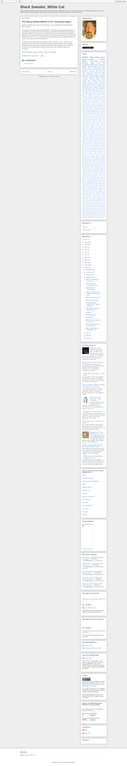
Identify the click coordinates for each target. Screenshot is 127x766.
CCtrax (84, 475)
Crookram (96, 116)
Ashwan (94, 80)
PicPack (97, 173)
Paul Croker (90, 171)
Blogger (73, 762)
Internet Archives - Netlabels (90, 481)
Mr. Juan (100, 163)
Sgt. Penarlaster (95, 180)
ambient (84, 80)
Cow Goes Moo (90, 116)
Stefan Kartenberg (100, 101)
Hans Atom (102, 96)
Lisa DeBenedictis (94, 75)
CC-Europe (87, 113)
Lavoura (84, 97)
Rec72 (100, 176)
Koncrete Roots (100, 150)
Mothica (91, 163)
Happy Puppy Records (87, 139)
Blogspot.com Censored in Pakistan (92, 362)
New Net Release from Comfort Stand (92, 324)
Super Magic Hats (97, 188)
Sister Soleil (97, 183)
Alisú (83, 91)
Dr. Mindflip (89, 94)
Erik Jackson (97, 130)
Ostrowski (88, 312)
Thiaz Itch (95, 194)
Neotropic (87, 166)
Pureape (96, 174)
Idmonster (96, 140)
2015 (86, 242)
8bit (104, 104)
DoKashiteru (85, 124)
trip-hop (94, 217)
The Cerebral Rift (87, 505)
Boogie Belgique (93, 93)
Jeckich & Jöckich (93, 143)
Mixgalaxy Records (96, 97)
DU (99, 117)
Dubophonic (85, 75)
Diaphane (100, 120)
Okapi (100, 168)
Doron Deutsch (92, 124)
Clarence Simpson (100, 114)
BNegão (96, 108)
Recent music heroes (88, 496)
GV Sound (89, 134)
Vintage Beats (99, 199)
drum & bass (88, 208)
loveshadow (96, 90)
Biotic (85, 730)
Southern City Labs (90, 185)
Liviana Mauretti (97, 153)
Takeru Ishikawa (98, 189)
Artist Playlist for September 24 (90, 288)
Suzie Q (103, 188)
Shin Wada (102, 180)
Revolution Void (86, 101)
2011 (85, 252)
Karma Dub (102, 146)
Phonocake (91, 173)
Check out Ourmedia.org (93, 297)
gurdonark (98, 77)
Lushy (100, 154)
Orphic (83, 169)
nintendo (94, 212)
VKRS (94, 197)
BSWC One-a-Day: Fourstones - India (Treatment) (95, 399)
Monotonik (102, 87)
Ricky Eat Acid (90, 177)
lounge (86, 212)
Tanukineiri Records (86, 102)
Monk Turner (96, 162)
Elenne (96, 127)
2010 (86, 254)
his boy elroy (100, 209)
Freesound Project (100, 94)
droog (83, 208)
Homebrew (89, 140)
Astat (104, 107)
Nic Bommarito (86, 88)
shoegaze (90, 215)
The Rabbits (96, 192)
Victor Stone (95, 88)
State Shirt (102, 186)
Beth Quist (84, 110)
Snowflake (85, 77)
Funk (104, 133)
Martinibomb (89, 97)
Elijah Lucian (102, 127)
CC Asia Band (100, 93)
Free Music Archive (88, 478)
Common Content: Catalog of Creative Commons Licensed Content (93, 385)
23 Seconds (102, 90)
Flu (94, 94)
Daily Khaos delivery (97, 119)
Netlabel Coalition (94, 166)
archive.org (94, 69)
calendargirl (92, 77)
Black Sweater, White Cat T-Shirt (91, 648)
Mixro (90, 162)
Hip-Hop (84, 140)
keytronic (97, 211)
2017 (86, 239)
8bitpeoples (84, 105)
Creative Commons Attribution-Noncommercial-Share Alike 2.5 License (93, 684)
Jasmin (103, 142)
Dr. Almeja (100, 124)
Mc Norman (90, 159)
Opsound (96, 99)
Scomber (93, 101)
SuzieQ (84, 189)
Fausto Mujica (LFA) (93, 83)
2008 (86, 260)
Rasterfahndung (86, 176)
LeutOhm (90, 153)
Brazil (90, 111)
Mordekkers (102, 162)
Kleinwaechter (93, 150)
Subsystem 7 (85, 188)
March (88, 338)
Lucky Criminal (94, 154)
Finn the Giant (101, 131)
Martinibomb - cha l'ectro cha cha (93, 411)
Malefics (103, 156)
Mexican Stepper (101, 159)
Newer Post (26, 71)
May (87, 333)
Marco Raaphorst (94, 87)
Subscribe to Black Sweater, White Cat (93, 599)
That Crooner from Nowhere (96, 191)
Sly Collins (103, 183)
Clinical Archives (87, 82)
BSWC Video (86, 68)
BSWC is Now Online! (92, 300)
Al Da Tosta (90, 105)
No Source (90, 99)
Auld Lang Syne (96, 72)
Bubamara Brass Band (97, 111)
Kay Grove (84, 148)
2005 (86, 267)
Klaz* (88, 150)
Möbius (88, 165)
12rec (89, 80)
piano (88, 214)
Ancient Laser (85, 107)
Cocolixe (84, 116)
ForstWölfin (84, 133)
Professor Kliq (101, 99)
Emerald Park (96, 128)
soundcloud (96, 68)
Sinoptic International (87, 183)
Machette (98, 156)
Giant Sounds (95, 134)
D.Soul (91, 117)
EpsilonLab (90, 130)
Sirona (93, 183)
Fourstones (102, 83)
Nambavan (84, 99)
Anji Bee (101, 91)
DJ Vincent (95, 117)
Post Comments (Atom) (52, 76)
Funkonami (84, 96)
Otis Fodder (88, 169)
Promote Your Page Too (87, 548)
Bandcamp (90, 74)
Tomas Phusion (97, 195)
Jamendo (102, 61)
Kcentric (89, 148)
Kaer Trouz (90, 146)
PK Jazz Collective (100, 169)
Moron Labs (85, 163)
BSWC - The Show (90, 61)
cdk (85, 206)
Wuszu (97, 200)
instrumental (85, 211)
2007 (86, 262)
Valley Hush (99, 197)
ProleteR (84, 174)
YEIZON (101, 200)
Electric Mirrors (86, 127)
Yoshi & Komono (97, 202)
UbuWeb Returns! (91, 315)
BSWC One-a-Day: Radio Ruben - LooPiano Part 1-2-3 (93, 456)
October (88, 275)
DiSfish (103, 79)
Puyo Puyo (102, 174)
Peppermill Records (97, 171)
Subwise (91, 188)
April (98, 107)
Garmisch (90, 96)
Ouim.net (94, 169)
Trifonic (93, 102)
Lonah (88, 154)
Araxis (101, 107)
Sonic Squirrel (86, 499)
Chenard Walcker (94, 79)
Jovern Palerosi (94, 145)
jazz (89, 211)
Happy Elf (85, 85)
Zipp (104, 202)
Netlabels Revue (87, 487)
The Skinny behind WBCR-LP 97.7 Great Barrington (93, 304)
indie (104, 209)
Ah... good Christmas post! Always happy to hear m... (92, 572)
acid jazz (88, 203)
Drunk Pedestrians (90, 125)
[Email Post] (41, 55)
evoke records (99, 102)
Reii (104, 176)
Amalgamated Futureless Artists (92, 91)
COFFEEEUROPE (95, 113)
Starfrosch (85, 502)
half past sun (88, 209)
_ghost (83, 203)
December (89, 269)
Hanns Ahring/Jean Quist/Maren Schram (95, 137)
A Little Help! (89, 317)
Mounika (95, 163)
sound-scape (102, 215)
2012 (86, 249)
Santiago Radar (93, 179)
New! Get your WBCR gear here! (92, 661)
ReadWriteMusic (94, 176)
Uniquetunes (85, 197)
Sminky (84, 185)
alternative (98, 203)
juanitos (90, 90)
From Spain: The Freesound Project (92, 284)
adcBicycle (93, 203)
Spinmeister (95, 186)
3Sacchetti (99, 104)
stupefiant (90, 217)
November (89, 272)
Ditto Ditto (99, 71)
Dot (97, 124)
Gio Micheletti (102, 134)
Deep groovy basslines (91, 120)
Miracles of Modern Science (94, 160)
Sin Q (103, 182)
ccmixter (102, 59)
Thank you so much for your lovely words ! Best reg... (92, 584)
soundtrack (84, 217)
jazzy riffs (92, 211)
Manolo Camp (94, 157)
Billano (89, 110)
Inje (100, 140)
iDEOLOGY (88, 104)
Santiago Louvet (86, 179)
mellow (90, 212)
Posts (86, 227)
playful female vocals (95, 214)
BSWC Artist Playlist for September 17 (92, 309)
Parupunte (84, 171)
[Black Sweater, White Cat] (87, 547)
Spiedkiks (89, 186)
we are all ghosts (100, 217)
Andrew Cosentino (93, 107)
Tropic (103, 195)
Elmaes (84, 128)
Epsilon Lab (85, 130)
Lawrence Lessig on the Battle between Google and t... (93, 293)
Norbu (88, 168)
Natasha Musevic (94, 165)
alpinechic (102, 88)
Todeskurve (88, 195)
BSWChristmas (94, 64)
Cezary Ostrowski (99, 74)
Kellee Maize (94, 148)
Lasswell (94, 151)
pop (101, 214)
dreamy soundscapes (100, 206)
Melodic (95, 159)
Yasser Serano (88, 202)
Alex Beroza (96, 105)
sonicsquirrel (96, 215)
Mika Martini (85, 160)
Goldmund (84, 136)
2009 (86, 257)
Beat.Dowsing (102, 108)
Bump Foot (101, 66)
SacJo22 (103, 177)
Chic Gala (84, 114)
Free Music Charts (93, 133)
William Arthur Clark (90, 200)
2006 (86, 265)
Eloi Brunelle (89, 128)
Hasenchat (95, 139)
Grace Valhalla (97, 136)
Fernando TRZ (86, 131)
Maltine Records (86, 157)
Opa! (104, 168)
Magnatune (102, 75)
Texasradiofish (85, 191)
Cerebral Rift (102, 113)
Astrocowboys (85, 108)
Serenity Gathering (86, 180)
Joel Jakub (88, 145)
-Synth (94, 104)
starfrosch (102, 64)
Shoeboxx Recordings (87, 182)
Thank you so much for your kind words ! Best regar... (92, 578)
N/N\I (83, 484)
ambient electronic (91, 205)
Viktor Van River (92, 199)
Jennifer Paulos (101, 143)
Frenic (100, 133)
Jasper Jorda (85, 143)
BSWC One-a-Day (90, 57)
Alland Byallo (102, 105)
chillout (88, 206)
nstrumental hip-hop (100, 212)
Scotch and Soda (101, 179)
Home (50, 71)
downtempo (92, 206)
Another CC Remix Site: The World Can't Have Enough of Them (92, 445)
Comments (88, 230)
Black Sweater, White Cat (42, 7)
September (89, 277)
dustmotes (99, 208)
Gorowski (96, 96)
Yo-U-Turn (85, 508)
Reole (83, 177)
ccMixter (84, 514)
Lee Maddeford (99, 151)
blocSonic (85, 511)
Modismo (103, 97)
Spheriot (84, 186)
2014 (86, 244)
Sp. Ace (97, 185)
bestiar (98, 205)
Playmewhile (102, 173)
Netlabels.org (86, 490)
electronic (84, 90)
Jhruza (83, 145)
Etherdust (103, 130)
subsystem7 (87, 733)
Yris (102, 202)
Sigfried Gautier (97, 182)
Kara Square (96, 146)
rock (86, 215)
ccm (83, 206)
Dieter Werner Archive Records (96, 122)
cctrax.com (92, 71)
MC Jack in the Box (95, 85)
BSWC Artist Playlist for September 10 (92, 329)
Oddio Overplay (95, 168)
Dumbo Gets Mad (100, 125)
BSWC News (95, 63)
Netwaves (85, 71)
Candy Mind (101, 80)
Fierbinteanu (93, 131)
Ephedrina (103, 128)
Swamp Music (89, 189)
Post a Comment (28, 63)
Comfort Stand (101, 69)
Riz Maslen (97, 177)
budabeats (102, 205)
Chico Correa (91, 114)
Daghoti (89, 119)
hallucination (94, 209)
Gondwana (90, 136)
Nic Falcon (100, 166)
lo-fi (100, 211)
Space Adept (102, 185)
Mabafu (93, 156)
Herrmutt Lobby (101, 139)
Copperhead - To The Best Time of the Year (96, 433)
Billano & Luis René (96, 110)
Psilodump (90, 174)
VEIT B (90, 197)
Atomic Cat (91, 108)
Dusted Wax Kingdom (89, 66)
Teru (104, 189)
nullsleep (84, 214)
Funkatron (84, 134)
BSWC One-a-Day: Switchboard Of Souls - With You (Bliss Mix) (96, 349)
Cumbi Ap (101, 116)
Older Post (72, 71)
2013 (86, 247)
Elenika (92, 127)
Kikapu (99, 148)
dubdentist (94, 208)
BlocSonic (85, 63)
